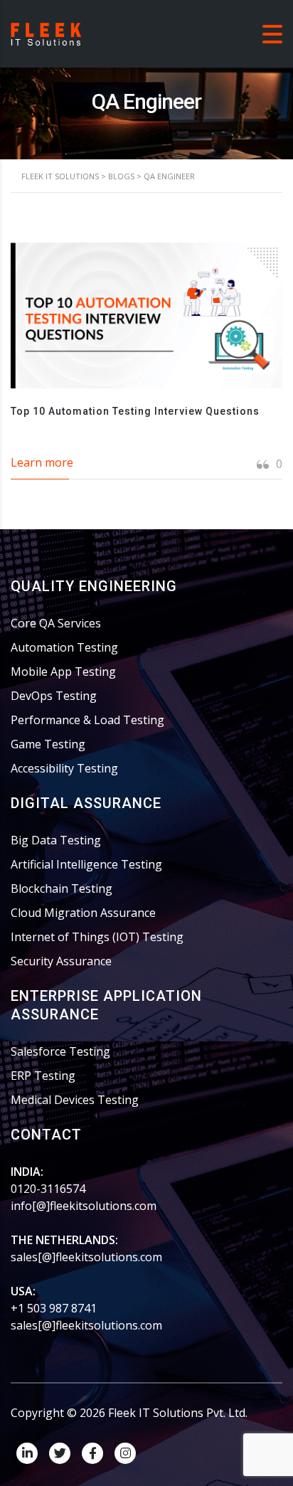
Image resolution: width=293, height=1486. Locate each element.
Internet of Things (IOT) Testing (97, 937)
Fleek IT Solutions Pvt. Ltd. (177, 1413)
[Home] (46, 33)
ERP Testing (43, 1075)
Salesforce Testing (60, 1051)
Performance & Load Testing (87, 720)
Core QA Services (56, 623)
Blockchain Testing (61, 888)
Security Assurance (61, 961)
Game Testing (48, 744)
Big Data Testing (56, 840)
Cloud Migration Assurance (83, 912)
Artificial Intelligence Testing (86, 864)
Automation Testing (64, 647)
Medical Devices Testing (75, 1100)
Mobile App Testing (63, 671)
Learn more (42, 462)
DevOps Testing (54, 696)
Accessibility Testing (64, 768)
